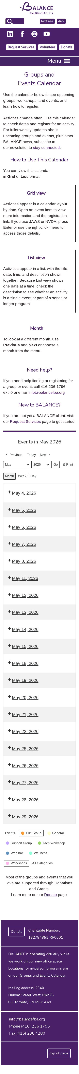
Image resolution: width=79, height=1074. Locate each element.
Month (9, 476)
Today (31, 455)
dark (62, 21)
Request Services (21, 47)
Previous (16, 455)
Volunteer (47, 47)
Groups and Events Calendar (43, 975)
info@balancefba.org (47, 392)
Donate (66, 47)
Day (33, 476)
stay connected (46, 147)
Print (67, 466)
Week (22, 476)
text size (47, 21)
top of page (59, 1053)
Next (43, 455)
